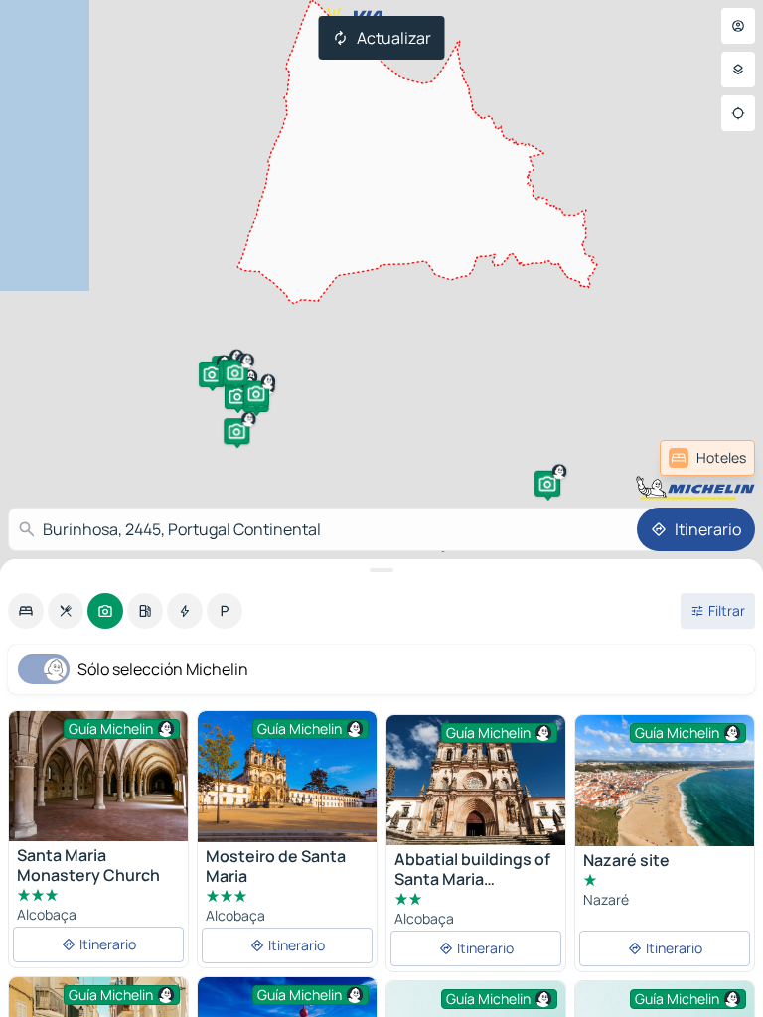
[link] (707, 458)
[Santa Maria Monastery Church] (98, 776)
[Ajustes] (738, 69)
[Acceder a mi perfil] (738, 26)
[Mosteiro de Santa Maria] (287, 776)
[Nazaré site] (664, 780)
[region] (287, 776)
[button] (212, 374)
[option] (26, 611)
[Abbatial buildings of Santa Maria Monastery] (475, 780)
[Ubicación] (738, 113)
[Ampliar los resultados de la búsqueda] (381, 570)
